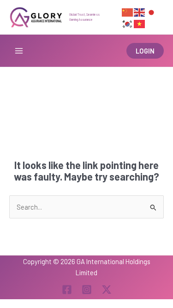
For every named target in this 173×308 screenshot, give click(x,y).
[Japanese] (152, 11)
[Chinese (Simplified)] (128, 11)
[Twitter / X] (106, 289)
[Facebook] (67, 289)
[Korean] (128, 22)
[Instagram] (87, 289)
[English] (140, 11)
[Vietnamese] (140, 22)
